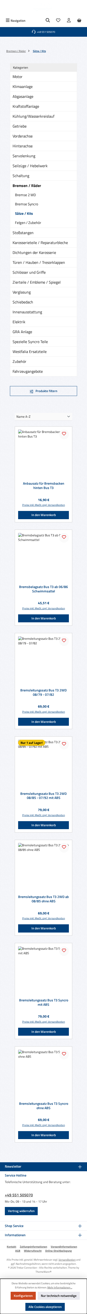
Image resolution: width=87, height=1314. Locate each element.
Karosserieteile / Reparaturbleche (40, 242)
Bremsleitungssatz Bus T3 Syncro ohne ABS (43, 1106)
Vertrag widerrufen (21, 1210)
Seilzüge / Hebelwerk (30, 166)
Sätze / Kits (24, 213)
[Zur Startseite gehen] (43, 8)
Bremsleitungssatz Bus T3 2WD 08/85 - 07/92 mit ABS (43, 796)
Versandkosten (67, 1259)
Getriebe (20, 126)
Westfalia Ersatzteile (30, 351)
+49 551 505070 (19, 1195)
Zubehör (19, 361)
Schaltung (21, 176)
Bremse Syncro (26, 204)
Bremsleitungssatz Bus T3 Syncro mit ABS (43, 1002)
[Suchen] (48, 21)
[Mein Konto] (69, 21)
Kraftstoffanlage (26, 106)
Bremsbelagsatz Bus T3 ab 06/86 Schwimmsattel (43, 589)
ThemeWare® (43, 1272)
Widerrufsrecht (33, 1251)
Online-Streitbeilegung (58, 1251)
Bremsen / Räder (27, 185)
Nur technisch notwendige (59, 1295)
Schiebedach (23, 302)
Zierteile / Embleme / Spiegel (37, 282)
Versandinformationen (64, 1247)
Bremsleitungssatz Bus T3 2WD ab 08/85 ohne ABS (43, 899)
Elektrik (19, 322)
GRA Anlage (22, 332)
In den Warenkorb (43, 514)
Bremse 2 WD (25, 195)
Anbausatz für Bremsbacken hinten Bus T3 (43, 485)
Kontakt (11, 1247)
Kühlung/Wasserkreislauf (33, 116)
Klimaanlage (23, 86)
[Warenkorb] (79, 21)
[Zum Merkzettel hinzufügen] (64, 434)
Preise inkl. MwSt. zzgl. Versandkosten (43, 505)
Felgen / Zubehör (28, 222)
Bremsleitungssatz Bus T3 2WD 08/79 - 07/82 (43, 692)
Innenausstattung (27, 312)
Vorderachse (23, 136)
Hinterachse (23, 146)
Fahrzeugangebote (28, 371)
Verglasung (22, 292)
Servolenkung (24, 156)
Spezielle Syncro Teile (30, 342)
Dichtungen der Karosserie (34, 252)
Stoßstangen (23, 233)
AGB (17, 1251)
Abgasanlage (23, 96)
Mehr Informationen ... (59, 1287)
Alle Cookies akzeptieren (45, 1306)
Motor (17, 76)
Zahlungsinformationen (33, 1247)
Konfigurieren (23, 1295)
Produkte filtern (46, 390)
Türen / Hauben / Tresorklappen (39, 262)
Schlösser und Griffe (29, 272)
